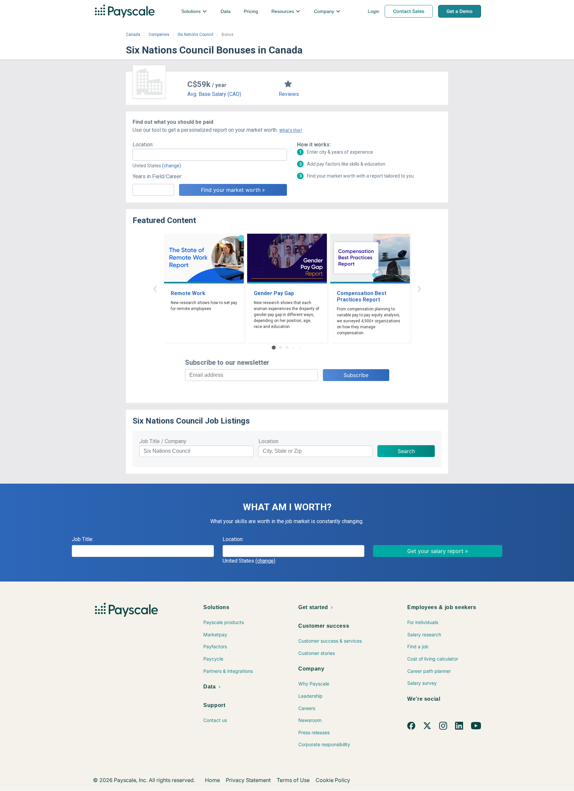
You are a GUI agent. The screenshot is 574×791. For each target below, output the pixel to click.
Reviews (289, 94)
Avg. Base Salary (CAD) (214, 94)
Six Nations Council (195, 34)
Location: (143, 144)
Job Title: (82, 539)
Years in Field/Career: (157, 176)
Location (268, 441)
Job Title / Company (162, 441)
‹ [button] (154, 287)
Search (406, 451)
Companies (158, 34)
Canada (133, 34)
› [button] (419, 287)
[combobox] (210, 155)
